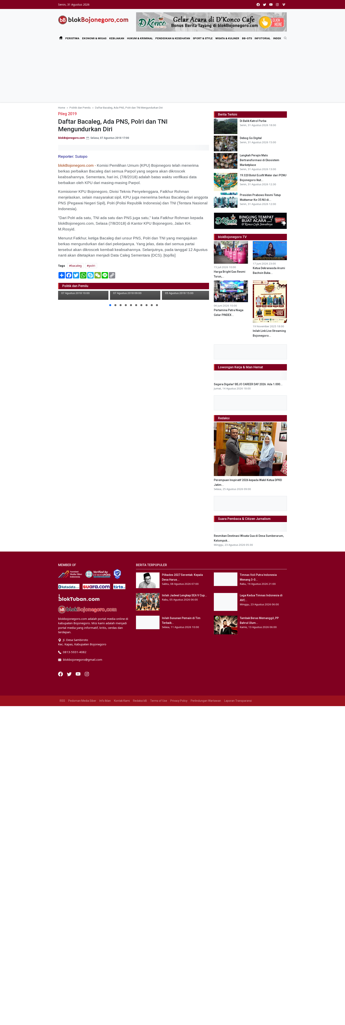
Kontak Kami (122, 700)
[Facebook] (61, 674)
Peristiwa (72, 38)
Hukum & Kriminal (140, 38)
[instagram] (277, 4)
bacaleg (76, 266)
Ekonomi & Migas (94, 38)
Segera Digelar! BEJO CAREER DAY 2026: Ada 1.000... (248, 384)
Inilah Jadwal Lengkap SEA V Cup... (184, 595)
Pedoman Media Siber (82, 700)
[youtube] (271, 4)
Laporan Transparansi (238, 700)
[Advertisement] (172, 72)
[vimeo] (284, 4)
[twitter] (264, 4)
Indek (277, 38)
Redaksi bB (140, 700)
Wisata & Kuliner (227, 38)
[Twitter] (69, 674)
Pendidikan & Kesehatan (172, 38)
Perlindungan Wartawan (206, 700)
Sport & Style (203, 38)
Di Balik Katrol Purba (253, 120)
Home (61, 107)
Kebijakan (116, 38)
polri (92, 266)
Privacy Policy (178, 700)
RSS (62, 700)
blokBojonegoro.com (71, 138)
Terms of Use (158, 700)
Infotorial (262, 38)
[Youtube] (78, 674)
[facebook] (258, 4)
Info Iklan (105, 700)
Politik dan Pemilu (80, 107)
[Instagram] (86, 674)
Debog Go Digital (251, 138)
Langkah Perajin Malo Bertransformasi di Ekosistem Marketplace (259, 160)
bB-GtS (247, 38)
